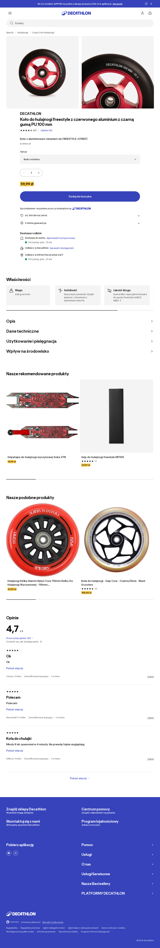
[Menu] (10, 13)
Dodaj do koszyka (80, 196)
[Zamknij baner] (151, 3)
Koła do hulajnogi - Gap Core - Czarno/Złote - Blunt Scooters (113, 582)
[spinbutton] (31, 173)
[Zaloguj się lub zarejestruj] (142, 13)
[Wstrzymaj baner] (146, 3)
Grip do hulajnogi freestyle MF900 (102, 457)
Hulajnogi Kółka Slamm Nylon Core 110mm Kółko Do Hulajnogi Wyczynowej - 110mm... (40, 582)
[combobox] (80, 159)
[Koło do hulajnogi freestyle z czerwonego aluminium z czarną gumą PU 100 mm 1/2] (42, 72)
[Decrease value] (24, 173)
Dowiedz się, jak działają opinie (22, 641)
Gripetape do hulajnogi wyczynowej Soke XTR (37, 457)
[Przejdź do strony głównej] (76, 13)
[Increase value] (38, 173)
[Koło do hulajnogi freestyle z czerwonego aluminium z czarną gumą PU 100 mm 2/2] (118, 72)
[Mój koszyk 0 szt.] (150, 13)
